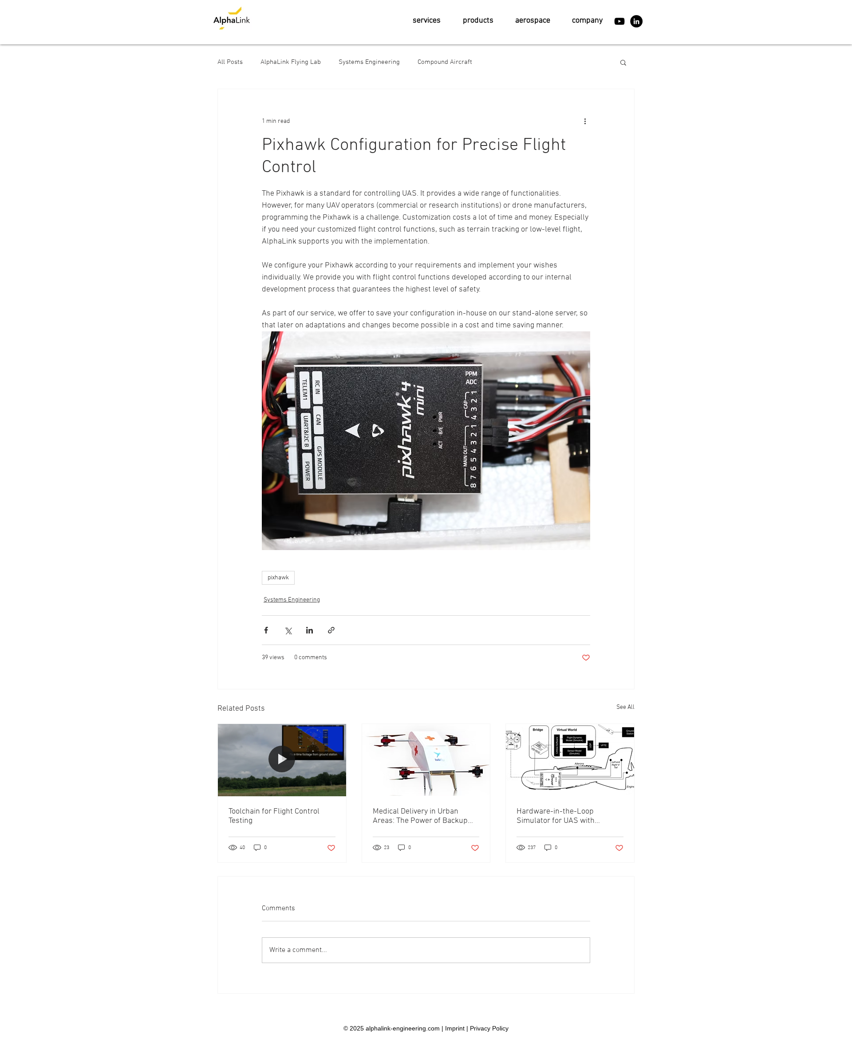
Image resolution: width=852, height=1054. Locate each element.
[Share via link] (331, 630)
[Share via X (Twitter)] (288, 630)
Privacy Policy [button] (489, 1028)
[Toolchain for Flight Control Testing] (282, 760)
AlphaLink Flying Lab (290, 62)
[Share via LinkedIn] (309, 630)
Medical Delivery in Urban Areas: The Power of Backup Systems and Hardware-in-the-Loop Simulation (426, 816)
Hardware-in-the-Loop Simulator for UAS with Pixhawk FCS (556, 816)
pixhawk (278, 578)
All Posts (230, 62)
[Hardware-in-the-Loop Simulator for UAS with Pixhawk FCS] (570, 760)
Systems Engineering (369, 62)
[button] (427, 20)
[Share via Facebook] (266, 630)
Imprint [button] (455, 1028)
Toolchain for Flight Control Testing (274, 816)
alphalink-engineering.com (403, 1028)
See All (625, 707)
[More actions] (585, 121)
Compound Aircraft (445, 62)
